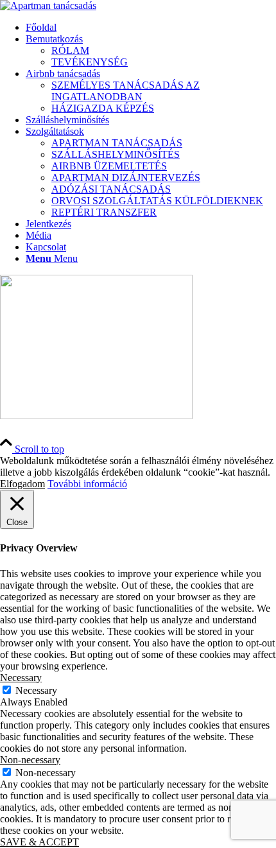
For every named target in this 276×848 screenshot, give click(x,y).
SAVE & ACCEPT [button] (39, 841)
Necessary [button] (21, 677)
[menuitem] (151, 27)
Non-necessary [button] (30, 759)
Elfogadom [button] (22, 483)
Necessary (36, 690)
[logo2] (48, 5)
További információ (87, 483)
